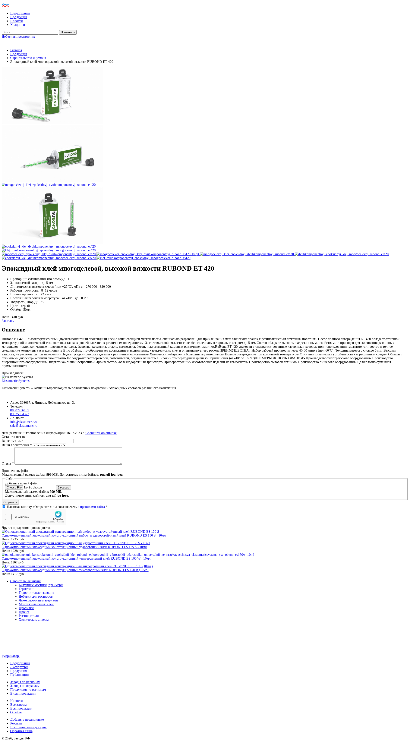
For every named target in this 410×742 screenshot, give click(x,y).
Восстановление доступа (28, 727)
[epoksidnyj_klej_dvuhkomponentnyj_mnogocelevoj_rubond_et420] (49, 246)
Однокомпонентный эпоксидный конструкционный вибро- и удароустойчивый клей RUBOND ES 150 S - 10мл (84, 535)
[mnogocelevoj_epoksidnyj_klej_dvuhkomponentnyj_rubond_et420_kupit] (52, 181)
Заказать (8, 321)
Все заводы (18, 704)
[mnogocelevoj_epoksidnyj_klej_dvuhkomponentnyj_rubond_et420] (52, 123)
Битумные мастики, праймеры (41, 585)
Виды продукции (23, 693)
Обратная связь (21, 731)
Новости (16, 21)
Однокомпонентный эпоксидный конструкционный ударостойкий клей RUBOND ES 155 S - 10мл (74, 547)
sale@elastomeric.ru (23, 425)
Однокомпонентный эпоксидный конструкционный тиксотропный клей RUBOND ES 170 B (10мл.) (75, 570)
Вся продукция (21, 708)
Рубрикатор (11, 656)
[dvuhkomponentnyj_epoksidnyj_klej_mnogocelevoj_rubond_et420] (52, 242)
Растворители (29, 615)
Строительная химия (25, 581)
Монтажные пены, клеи (36, 604)
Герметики (26, 589)
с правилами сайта (91, 507)
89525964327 (19, 414)
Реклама (16, 723)
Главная (16, 50)
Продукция (18, 17)
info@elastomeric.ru (24, 422)
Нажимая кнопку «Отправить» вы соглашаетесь (57, 507)
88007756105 (19, 410)
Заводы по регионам (25, 682)
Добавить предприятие (18, 36)
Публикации (19, 674)
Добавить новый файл (21, 483)
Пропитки (26, 608)
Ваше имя (9, 441)
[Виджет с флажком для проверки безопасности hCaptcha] (34, 517)
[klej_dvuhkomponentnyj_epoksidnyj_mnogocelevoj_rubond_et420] (49, 250)
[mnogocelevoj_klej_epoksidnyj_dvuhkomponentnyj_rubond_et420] (49, 184)
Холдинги (17, 24)
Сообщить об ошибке (101, 433)
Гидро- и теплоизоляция (36, 592)
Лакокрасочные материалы (38, 600)
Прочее (24, 612)
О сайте (16, 712)
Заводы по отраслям (25, 686)
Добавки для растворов (36, 596)
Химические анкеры (34, 619)
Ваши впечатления (17, 445)
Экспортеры (19, 667)
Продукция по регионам (28, 689)
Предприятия (20, 13)
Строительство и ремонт (28, 58)
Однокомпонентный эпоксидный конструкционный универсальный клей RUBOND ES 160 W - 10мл (76, 558)
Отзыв (8, 463)
